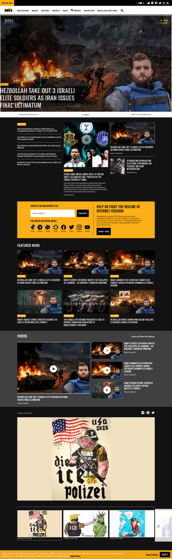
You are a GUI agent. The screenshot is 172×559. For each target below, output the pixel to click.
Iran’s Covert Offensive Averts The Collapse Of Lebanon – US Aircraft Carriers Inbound (86, 281)
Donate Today (103, 231)
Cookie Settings (152, 554)
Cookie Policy (75, 555)
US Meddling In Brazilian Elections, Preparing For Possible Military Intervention (40, 97)
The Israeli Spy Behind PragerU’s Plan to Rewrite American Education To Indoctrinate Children (84, 322)
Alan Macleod (69, 195)
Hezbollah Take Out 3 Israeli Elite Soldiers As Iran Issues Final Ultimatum (131, 148)
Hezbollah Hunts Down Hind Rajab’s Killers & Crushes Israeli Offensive (39, 147)
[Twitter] (153, 412)
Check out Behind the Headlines (143, 336)
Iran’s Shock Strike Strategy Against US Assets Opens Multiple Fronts (37, 321)
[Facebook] (147, 412)
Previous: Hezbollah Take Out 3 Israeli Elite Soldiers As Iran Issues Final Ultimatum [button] (29, 114)
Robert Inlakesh (116, 153)
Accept (165, 554)
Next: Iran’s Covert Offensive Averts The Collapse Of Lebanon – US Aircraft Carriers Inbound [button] (142, 114)
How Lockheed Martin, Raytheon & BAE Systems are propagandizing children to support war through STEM (37, 130)
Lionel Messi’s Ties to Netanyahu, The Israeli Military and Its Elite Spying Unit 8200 (39, 138)
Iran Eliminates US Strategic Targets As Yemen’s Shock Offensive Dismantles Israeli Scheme (131, 283)
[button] (140, 3)
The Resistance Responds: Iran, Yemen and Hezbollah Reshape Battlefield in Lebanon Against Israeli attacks (37, 155)
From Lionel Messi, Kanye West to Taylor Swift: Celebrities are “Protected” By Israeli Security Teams (84, 177)
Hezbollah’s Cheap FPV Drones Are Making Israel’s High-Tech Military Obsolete (39, 163)
